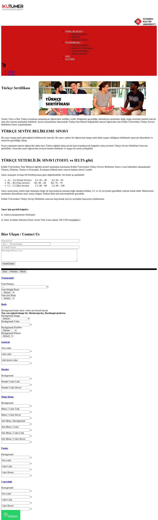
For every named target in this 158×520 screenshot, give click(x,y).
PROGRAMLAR (72, 42)
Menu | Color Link (10, 409)
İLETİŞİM (70, 59)
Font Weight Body (10, 289)
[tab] (79, 278)
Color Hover (7, 472)
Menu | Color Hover (11, 415)
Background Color (10, 321)
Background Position (11, 327)
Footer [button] (4, 448)
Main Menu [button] (7, 397)
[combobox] (4, 244)
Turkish (11, 71)
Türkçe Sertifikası (80, 51)
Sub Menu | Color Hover (13, 439)
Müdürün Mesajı (79, 34)
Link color (6, 354)
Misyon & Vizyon (79, 40)
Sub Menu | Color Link (12, 433)
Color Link (6, 466)
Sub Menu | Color (10, 427)
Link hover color (9, 360)
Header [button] (5, 369)
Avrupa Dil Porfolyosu (82, 48)
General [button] (5, 342)
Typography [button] (7, 278)
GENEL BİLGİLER (74, 31)
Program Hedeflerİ (80, 45)
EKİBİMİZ (75, 37)
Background (7, 375)
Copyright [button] (6, 481)
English (11, 74)
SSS (67, 56)
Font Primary (7, 284)
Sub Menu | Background (13, 421)
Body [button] (4, 304)
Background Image (10, 315)
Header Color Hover (11, 387)
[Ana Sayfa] (12, 9)
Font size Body (8, 295)
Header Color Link (10, 381)
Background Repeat (11, 333)
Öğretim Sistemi (79, 53)
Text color (6, 348)
